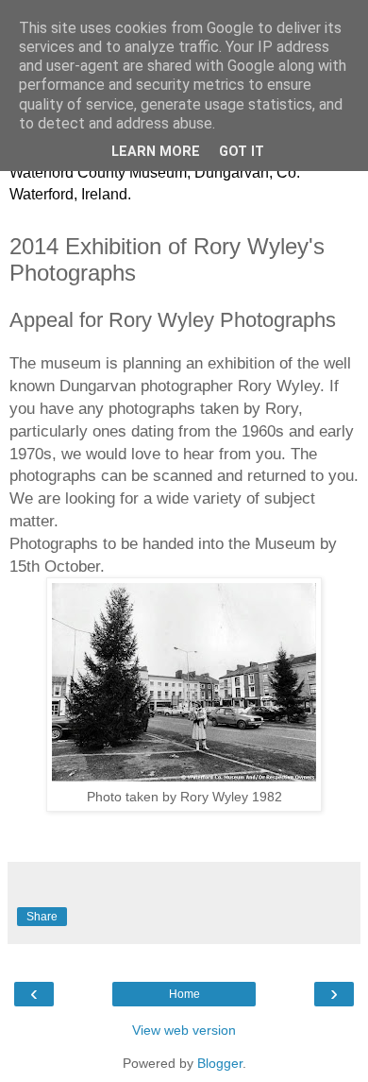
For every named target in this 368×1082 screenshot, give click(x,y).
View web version (184, 1030)
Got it (241, 152)
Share (42, 916)
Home (184, 994)
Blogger (220, 1063)
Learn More (155, 152)
